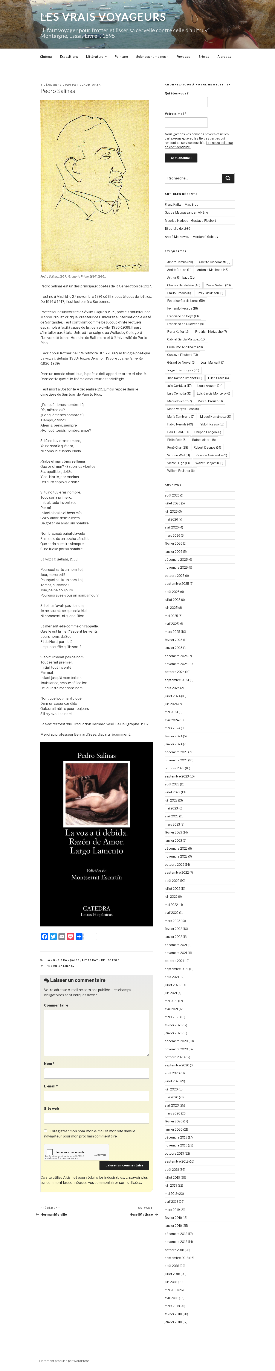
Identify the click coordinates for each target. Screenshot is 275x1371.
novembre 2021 (176, 953)
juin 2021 (171, 993)
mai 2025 (171, 616)
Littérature (95, 56)
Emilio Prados (179, 293)
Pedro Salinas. (60, 965)
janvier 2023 (173, 840)
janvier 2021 (173, 1033)
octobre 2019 (174, 1153)
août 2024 (172, 688)
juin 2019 (171, 1185)
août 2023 (172, 784)
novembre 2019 (176, 1145)
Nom (49, 1064)
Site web (51, 1109)
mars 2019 (172, 1210)
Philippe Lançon (207, 432)
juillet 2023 (172, 792)
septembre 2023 (177, 776)
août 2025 (172, 592)
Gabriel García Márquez (186, 339)
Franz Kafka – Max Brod (181, 204)
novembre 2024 (176, 664)
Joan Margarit (213, 362)
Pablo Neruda (180, 424)
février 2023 (173, 832)
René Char (177, 447)
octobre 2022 (174, 864)
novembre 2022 (176, 856)
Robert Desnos (207, 447)
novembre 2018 (176, 1241)
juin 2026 (171, 511)
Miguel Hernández (215, 416)
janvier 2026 (173, 551)
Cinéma (46, 56)
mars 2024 (172, 728)
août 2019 (172, 1169)
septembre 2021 (176, 969)
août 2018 (172, 1266)
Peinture (121, 56)
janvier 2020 (174, 1129)
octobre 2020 (175, 1057)
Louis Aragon (209, 385)
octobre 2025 (175, 575)
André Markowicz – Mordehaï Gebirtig (191, 236)
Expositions (69, 56)
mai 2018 (171, 1290)
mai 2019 (171, 1193)
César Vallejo (218, 285)
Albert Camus (180, 262)
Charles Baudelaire (183, 285)
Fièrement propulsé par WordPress (64, 1361)
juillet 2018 (172, 1274)
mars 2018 (172, 1306)
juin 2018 (171, 1282)
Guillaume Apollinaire (185, 347)
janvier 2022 (173, 936)
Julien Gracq (218, 378)
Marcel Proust (210, 401)
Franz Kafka (178, 331)
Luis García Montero (213, 393)
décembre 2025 (176, 559)
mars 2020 (172, 1113)
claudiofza (90, 84)
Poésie (113, 960)
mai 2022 (171, 904)
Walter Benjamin (209, 463)
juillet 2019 (172, 1177)
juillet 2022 (172, 888)
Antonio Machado (213, 270)
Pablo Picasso (211, 424)
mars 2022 (172, 921)
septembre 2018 (177, 1258)
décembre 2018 (176, 1234)
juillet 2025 (172, 599)
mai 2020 (171, 1097)
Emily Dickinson (210, 293)
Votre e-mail (175, 113)
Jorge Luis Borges (183, 370)
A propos (224, 56)
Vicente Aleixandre (211, 455)
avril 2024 (172, 720)
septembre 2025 (177, 583)
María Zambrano (180, 416)
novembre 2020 (176, 1049)
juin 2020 (171, 1089)
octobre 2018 (174, 1250)
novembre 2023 (176, 760)
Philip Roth (176, 440)
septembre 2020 (177, 1065)
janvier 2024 (173, 744)
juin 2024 (171, 704)
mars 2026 (172, 535)
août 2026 (172, 495)
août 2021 (172, 977)
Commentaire (56, 1005)
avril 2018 (171, 1298)
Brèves (204, 56)
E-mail (51, 1086)
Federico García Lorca (186, 300)
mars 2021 (172, 1017)
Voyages (183, 56)
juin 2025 (171, 607)
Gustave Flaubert (182, 355)
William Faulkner (181, 470)
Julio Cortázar (179, 385)
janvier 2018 (173, 1322)
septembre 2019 (177, 1161)
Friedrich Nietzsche (211, 331)
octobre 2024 (175, 672)
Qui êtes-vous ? (177, 93)
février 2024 (173, 736)
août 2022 (172, 880)
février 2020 (174, 1121)
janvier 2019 (173, 1225)
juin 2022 (171, 896)
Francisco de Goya (183, 316)
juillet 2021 (172, 985)
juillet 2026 (172, 503)
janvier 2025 (173, 648)
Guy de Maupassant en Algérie (186, 212)
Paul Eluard (178, 432)
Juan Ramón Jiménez (184, 378)
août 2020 (172, 1073)
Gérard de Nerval (181, 362)
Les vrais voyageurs (103, 17)
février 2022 (173, 929)
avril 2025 (172, 624)
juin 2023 (171, 800)
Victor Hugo (178, 463)
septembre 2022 (177, 872)
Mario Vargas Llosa (183, 409)
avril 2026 (172, 527)
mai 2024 (171, 712)
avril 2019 (171, 1201)
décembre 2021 (176, 945)
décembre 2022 (176, 848)
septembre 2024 (177, 680)
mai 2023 (171, 808)
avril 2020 (172, 1105)
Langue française (63, 960)
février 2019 (173, 1217)
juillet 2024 (172, 696)
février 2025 (173, 640)
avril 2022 (172, 912)
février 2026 (173, 543)
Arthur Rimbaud (181, 277)
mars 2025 (172, 631)
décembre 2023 (176, 752)
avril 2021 (171, 1009)
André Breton (179, 270)
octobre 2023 (174, 768)
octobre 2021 (174, 961)
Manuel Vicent (179, 401)
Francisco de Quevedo (185, 324)
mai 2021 (171, 1001)
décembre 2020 (176, 1041)
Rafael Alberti (204, 440)
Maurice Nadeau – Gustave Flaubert (190, 220)
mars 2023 (172, 824)
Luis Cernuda (179, 393)
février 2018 (173, 1314)
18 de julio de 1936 (177, 228)
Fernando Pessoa (182, 308)
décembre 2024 (176, 656)
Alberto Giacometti (214, 262)
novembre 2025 (176, 567)
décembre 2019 (176, 1137)
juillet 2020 (173, 1081)
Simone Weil (178, 455)
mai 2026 (171, 519)
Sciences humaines (151, 56)
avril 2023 (172, 816)
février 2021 (173, 1025)
